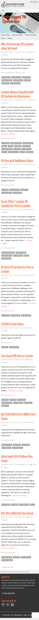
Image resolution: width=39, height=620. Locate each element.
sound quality (15, 83)
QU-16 (32, 504)
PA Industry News (30, 35)
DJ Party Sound (16, 77)
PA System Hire (18, 80)
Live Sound (26, 77)
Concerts (5, 400)
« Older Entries (7, 567)
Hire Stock (17, 445)
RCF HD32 (27, 80)
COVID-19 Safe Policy (12, 324)
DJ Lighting (5, 315)
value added (17, 193)
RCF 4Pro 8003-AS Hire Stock (17, 513)
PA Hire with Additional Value (17, 161)
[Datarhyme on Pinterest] (33, 2)
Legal (25, 615)
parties (4, 152)
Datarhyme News (17, 35)
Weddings (30, 152)
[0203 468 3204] (38, 2)
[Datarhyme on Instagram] (31, 2)
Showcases (28, 403)
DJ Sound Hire (15, 315)
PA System (17, 149)
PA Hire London (7, 80)
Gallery (9, 38)
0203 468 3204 (9, 593)
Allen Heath (5, 77)
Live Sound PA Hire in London (17, 356)
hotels (11, 146)
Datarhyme (18, 615)
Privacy (30, 615)
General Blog (5, 35)
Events (3, 38)
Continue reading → (9, 134)
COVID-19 (4, 347)
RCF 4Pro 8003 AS (7, 560)
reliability (5, 83)
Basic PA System (20, 252)
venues (22, 152)
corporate (5, 143)
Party (26, 255)
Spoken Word (6, 258)
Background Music (8, 252)
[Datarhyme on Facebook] (36, 2)
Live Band (18, 146)
